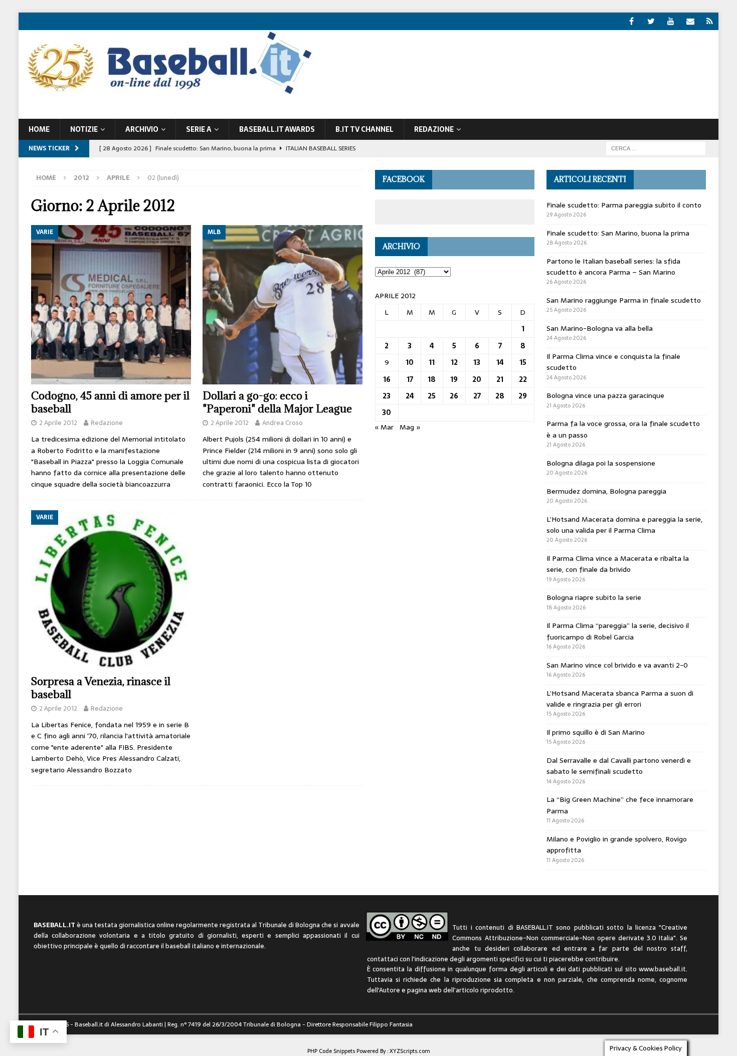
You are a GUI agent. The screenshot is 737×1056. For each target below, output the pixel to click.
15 (522, 362)
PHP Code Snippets (331, 1050)
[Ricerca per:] (656, 147)
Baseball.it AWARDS (277, 129)
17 (410, 379)
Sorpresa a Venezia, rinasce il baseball (100, 688)
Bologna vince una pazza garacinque (605, 395)
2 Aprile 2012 (58, 422)
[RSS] (709, 21)
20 (476, 379)
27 (477, 395)
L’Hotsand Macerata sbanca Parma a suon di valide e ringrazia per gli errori (619, 699)
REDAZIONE (434, 129)
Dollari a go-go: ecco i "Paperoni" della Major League (277, 402)
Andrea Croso (282, 422)
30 (386, 412)
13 (476, 362)
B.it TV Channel (364, 129)
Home (39, 129)
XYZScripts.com (410, 1050)
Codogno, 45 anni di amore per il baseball (110, 402)
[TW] (651, 21)
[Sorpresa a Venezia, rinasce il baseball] (111, 590)
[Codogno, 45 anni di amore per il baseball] (111, 305)
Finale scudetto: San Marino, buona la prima (617, 233)
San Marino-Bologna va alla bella (599, 328)
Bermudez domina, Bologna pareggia (606, 491)
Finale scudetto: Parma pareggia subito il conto (623, 204)
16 (387, 379)
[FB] (631, 21)
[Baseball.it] (167, 93)
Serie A (199, 129)
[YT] (670, 21)
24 (410, 395)
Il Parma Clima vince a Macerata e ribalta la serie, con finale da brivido (617, 564)
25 (432, 395)
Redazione (107, 422)
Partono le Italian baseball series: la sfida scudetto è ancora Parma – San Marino (613, 267)
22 (523, 379)
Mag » (410, 427)
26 (454, 395)
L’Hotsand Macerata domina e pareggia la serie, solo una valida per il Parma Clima (624, 525)
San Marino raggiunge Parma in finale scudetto (623, 300)
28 (499, 395)
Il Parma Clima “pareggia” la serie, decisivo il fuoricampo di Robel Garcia (617, 631)
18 (432, 379)
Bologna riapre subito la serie (593, 597)
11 (432, 362)
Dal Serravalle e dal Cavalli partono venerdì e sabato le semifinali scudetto (618, 766)
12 (454, 362)
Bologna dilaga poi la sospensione (600, 463)
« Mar (384, 427)
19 (454, 379)
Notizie (84, 129)
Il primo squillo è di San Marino (595, 732)
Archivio (141, 129)
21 (499, 379)
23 (387, 395)
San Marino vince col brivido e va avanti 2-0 (617, 665)
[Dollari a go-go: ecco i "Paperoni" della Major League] (282, 305)
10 (410, 362)
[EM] (690, 21)
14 (500, 362)
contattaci (382, 959)
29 (522, 395)
